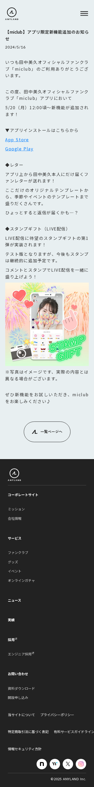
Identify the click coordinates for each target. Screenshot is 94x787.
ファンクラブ (18, 553)
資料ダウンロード (21, 688)
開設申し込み (18, 698)
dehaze (84, 13)
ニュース (14, 600)
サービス (14, 538)
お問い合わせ (18, 674)
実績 (11, 620)
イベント (14, 571)
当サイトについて (21, 715)
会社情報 (14, 518)
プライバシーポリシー (57, 715)
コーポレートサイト (23, 495)
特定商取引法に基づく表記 (28, 732)
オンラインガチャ (21, 580)
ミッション (16, 509)
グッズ (13, 562)
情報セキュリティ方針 (25, 749)
